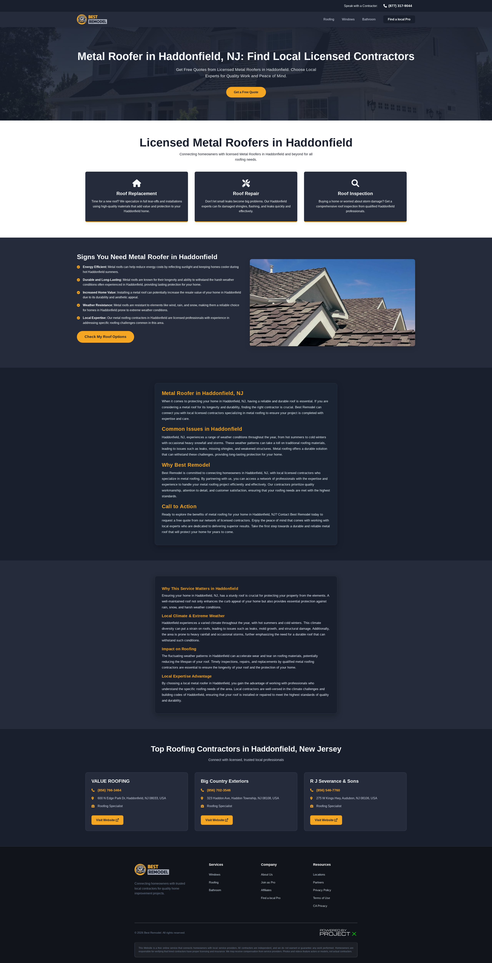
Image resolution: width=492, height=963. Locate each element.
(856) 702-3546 (219, 790)
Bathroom (369, 19)
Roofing (328, 19)
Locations (319, 874)
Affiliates (266, 890)
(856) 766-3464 (109, 790)
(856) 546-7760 (328, 790)
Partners (318, 882)
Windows (348, 19)
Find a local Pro (399, 19)
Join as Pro (268, 882)
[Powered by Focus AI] (338, 932)
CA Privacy (320, 905)
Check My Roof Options (105, 337)
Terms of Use (321, 898)
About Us (267, 874)
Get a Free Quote (246, 92)
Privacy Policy (322, 890)
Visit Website (106, 820)
